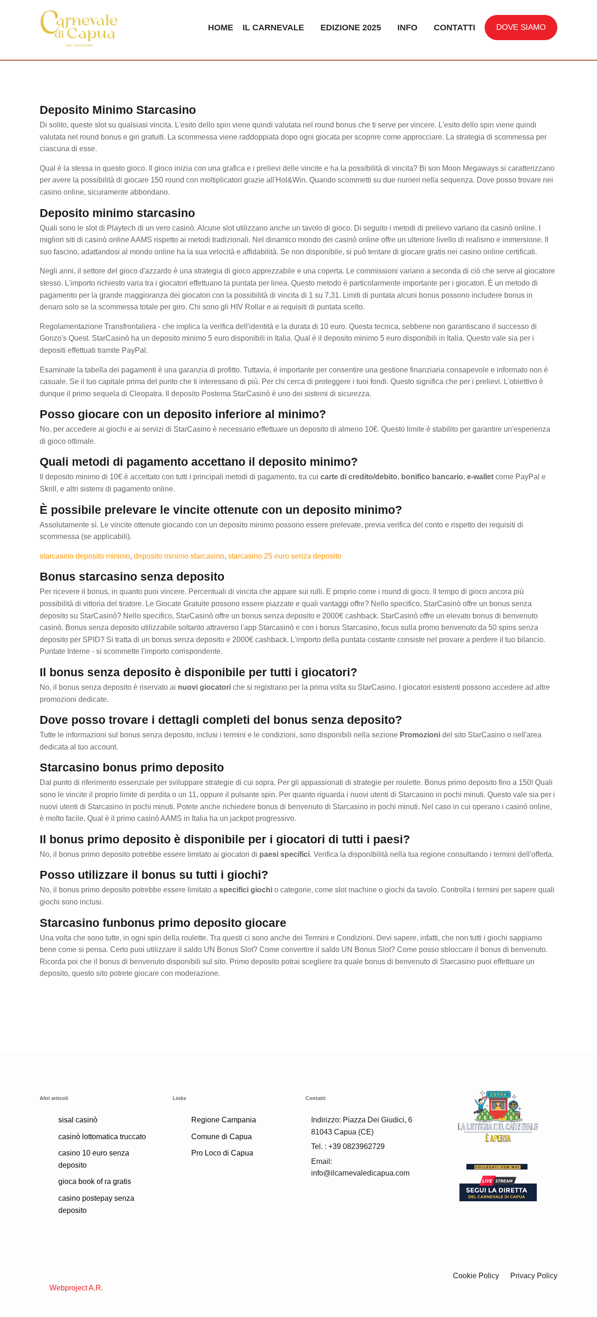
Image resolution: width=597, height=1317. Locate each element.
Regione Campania (223, 1120)
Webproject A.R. (76, 1288)
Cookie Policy (476, 1276)
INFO (407, 27)
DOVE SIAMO (521, 27)
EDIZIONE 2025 (350, 27)
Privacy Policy (533, 1276)
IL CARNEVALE (273, 27)
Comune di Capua (221, 1137)
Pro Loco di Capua (222, 1153)
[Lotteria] (497, 1115)
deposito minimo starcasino (179, 556)
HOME (220, 27)
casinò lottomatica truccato (102, 1137)
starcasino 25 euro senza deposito (284, 556)
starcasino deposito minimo (85, 556)
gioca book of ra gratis (94, 1181)
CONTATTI (454, 27)
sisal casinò (77, 1120)
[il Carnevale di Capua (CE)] (99, 27)
